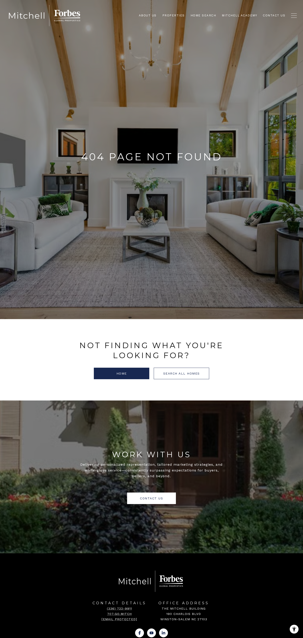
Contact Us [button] (151, 498)
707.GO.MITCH (119, 614)
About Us (148, 15)
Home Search (203, 15)
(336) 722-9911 (119, 608)
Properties (173, 15)
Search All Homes (181, 373)
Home (121, 373)
